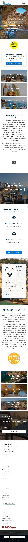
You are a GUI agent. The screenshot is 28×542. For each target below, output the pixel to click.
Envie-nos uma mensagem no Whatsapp (11, 458)
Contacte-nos (5, 512)
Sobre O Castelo (5, 497)
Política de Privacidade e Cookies (8, 520)
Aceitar (6, 536)
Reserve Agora (5, 490)
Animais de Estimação (6, 518)
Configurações (14, 539)
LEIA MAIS (6, 295)
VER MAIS (14, 30)
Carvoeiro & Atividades (6, 516)
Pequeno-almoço (5, 495)
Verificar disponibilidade (14, 63)
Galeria (3, 499)
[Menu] (23, 2)
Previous (3, 22)
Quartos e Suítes (5, 488)
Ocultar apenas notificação (17, 536)
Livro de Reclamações (6, 522)
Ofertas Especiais (5, 493)
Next (25, 22)
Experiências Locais (6, 514)
